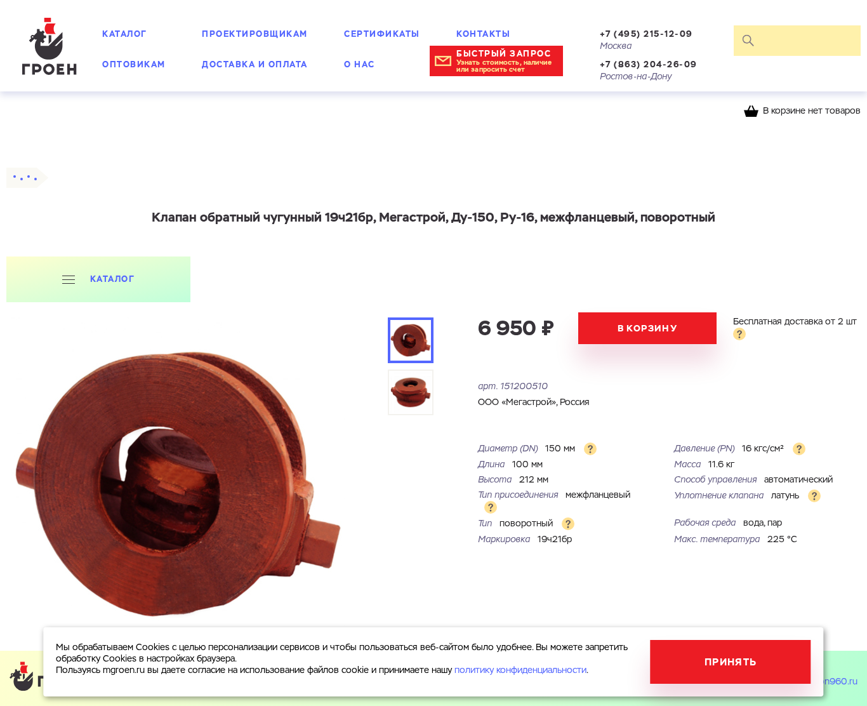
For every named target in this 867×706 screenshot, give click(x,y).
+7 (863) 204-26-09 (649, 64)
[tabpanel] (178, 484)
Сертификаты (382, 34)
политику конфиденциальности (520, 670)
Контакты (483, 34)
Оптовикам (134, 64)
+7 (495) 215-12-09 (646, 34)
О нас (359, 64)
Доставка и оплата (255, 64)
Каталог (124, 34)
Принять (731, 662)
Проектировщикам (255, 34)
